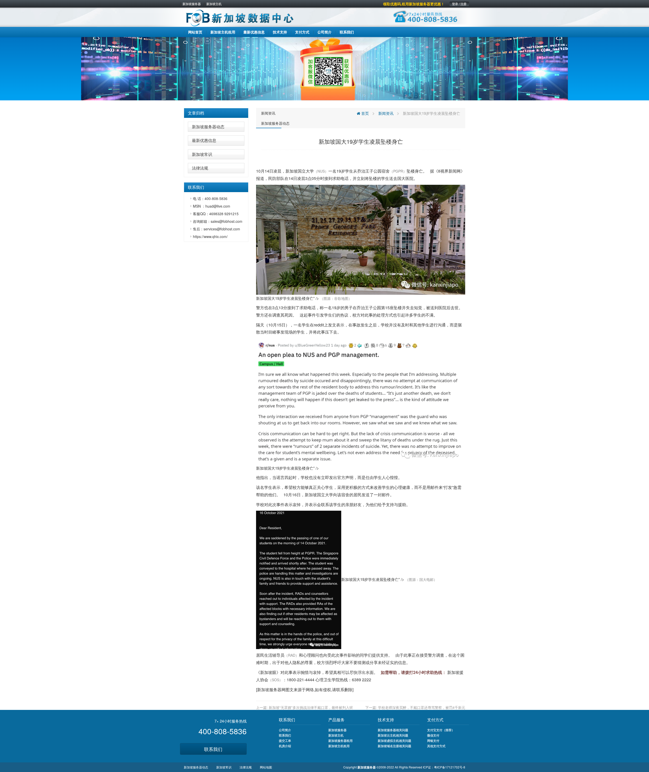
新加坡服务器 (192, 4)
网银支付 (433, 740)
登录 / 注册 (459, 4)
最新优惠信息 (204, 140)
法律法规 (200, 168)
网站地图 (266, 767)
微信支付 (433, 735)
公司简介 (285, 730)
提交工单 (285, 740)
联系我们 (213, 749)
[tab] (216, 113)
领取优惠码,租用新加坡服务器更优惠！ (413, 3)
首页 (364, 113)
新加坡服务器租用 (340, 740)
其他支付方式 (436, 746)
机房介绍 (285, 746)
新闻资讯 (268, 113)
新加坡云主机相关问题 (393, 735)
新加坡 (291, 171)
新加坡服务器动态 (208, 127)
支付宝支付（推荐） (441, 730)
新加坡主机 (214, 4)
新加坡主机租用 (339, 746)
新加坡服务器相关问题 (393, 730)
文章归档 (196, 113)
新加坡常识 (202, 154)
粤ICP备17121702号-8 (449, 767)
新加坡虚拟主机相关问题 (394, 740)
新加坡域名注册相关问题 (394, 746)
